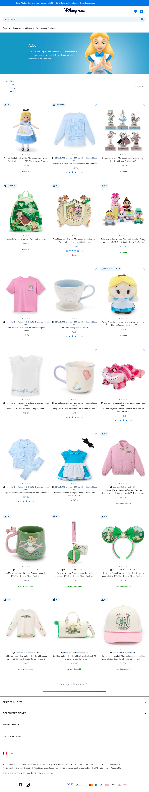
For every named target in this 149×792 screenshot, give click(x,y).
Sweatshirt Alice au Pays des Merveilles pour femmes (74, 163)
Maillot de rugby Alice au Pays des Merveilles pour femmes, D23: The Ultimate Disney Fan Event (26, 657)
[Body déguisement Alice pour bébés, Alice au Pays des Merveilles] (74, 461)
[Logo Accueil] (74, 11)
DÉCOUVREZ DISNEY (14, 713)
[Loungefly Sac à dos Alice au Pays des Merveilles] (26, 213)
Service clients (9, 764)
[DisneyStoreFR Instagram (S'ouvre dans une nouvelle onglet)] (28, 784)
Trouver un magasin (47, 764)
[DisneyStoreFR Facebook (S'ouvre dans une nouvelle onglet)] (20, 784)
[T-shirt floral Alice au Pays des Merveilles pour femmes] (26, 295)
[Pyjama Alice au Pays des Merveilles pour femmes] (26, 461)
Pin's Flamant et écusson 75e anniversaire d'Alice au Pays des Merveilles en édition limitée (74, 240)
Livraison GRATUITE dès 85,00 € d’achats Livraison (55, 3)
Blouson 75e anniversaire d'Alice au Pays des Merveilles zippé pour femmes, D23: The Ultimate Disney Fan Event (123, 492)
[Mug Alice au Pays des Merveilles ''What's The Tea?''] (74, 377)
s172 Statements (101, 768)
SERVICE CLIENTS (12, 702)
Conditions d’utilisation (27, 764)
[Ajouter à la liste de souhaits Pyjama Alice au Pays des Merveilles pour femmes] (47, 434)
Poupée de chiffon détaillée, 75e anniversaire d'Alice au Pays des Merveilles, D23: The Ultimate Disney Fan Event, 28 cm (25, 160)
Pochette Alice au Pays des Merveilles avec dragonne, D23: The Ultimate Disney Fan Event (74, 574)
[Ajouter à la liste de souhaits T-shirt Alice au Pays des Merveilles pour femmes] (47, 350)
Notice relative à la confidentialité (17, 768)
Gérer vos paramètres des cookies (76, 768)
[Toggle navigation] (9, 10)
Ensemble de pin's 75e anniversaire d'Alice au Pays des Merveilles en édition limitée (123, 159)
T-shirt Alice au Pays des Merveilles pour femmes (25, 409)
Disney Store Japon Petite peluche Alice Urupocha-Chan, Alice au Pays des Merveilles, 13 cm (123, 323)
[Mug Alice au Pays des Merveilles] (74, 295)
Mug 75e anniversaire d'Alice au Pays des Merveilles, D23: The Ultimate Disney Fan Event (26, 574)
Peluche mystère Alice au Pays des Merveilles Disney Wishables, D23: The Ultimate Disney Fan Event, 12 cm (123, 241)
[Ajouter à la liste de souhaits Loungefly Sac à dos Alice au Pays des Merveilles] (47, 186)
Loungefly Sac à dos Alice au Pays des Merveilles (26, 239)
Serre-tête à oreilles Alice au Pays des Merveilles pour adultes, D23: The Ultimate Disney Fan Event (123, 574)
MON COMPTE (11, 724)
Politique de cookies (110, 764)
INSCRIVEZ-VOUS (12, 736)
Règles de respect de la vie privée (85, 764)
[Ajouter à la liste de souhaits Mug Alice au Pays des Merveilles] (95, 269)
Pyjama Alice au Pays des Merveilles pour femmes (26, 492)
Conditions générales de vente (47, 768)
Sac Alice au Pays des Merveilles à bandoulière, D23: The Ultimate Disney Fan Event (74, 657)
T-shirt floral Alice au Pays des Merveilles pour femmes (25, 329)
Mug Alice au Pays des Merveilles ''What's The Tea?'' (74, 409)
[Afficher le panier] (141, 11)
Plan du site (63, 764)
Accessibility (116, 768)
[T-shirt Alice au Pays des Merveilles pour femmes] (26, 377)
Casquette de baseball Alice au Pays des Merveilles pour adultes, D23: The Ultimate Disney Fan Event (123, 657)
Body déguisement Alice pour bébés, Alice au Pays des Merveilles (74, 494)
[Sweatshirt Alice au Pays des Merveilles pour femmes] (74, 131)
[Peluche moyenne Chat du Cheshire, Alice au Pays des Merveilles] (123, 377)
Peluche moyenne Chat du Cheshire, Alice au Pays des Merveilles (123, 410)
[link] (74, 172)
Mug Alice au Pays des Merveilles (74, 327)
